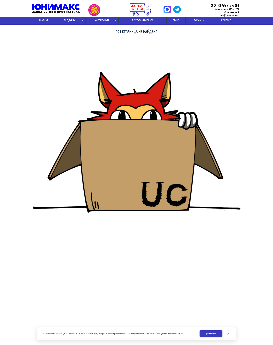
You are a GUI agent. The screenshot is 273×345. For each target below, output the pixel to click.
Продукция (70, 20)
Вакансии (199, 20)
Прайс (176, 20)
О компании (102, 20)
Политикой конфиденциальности (159, 333)
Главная (43, 20)
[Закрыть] (228, 333)
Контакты (226, 20)
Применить (211, 333)
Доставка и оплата (142, 20)
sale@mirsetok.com (229, 15)
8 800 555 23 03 (225, 5)
